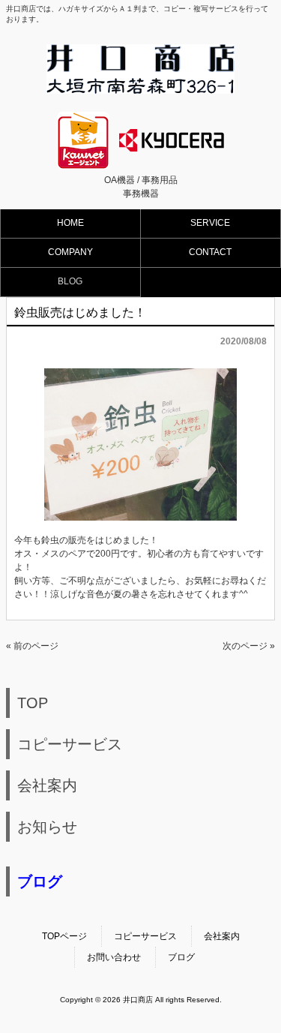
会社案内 (222, 936)
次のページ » (249, 646)
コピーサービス (145, 936)
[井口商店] (140, 89)
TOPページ (64, 936)
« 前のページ (32, 646)
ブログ (181, 957)
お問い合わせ (114, 957)
